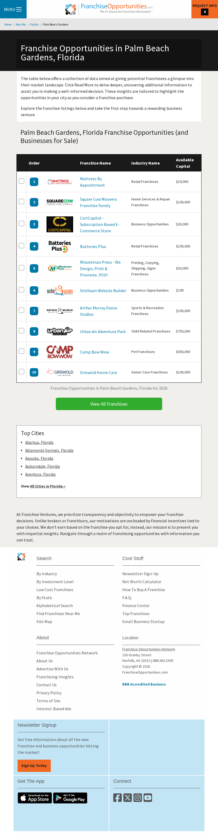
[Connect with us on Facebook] (118, 799)
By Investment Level (55, 581)
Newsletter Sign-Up (140, 573)
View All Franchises (109, 404)
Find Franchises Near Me (58, 613)
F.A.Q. (127, 597)
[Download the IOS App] (35, 797)
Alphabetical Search (54, 605)
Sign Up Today (34, 765)
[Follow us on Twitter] (128, 799)
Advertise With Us (52, 668)
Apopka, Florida (39, 458)
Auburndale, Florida (42, 466)
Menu (9, 9)
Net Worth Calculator (142, 581)
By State (44, 597)
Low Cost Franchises (54, 589)
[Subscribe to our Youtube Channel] (148, 799)
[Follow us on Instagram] (138, 799)
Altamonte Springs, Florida (49, 450)
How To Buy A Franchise (143, 589)
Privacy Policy (48, 692)
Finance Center (136, 605)
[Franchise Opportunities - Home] (109, 9)
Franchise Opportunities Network (67, 652)
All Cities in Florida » (47, 486)
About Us (44, 660)
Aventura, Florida (40, 474)
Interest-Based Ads (53, 708)
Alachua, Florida (39, 442)
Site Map (44, 621)
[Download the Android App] (70, 797)
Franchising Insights (55, 676)
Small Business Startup (143, 621)
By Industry (46, 573)
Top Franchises (136, 613)
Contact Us (46, 684)
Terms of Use (48, 700)
